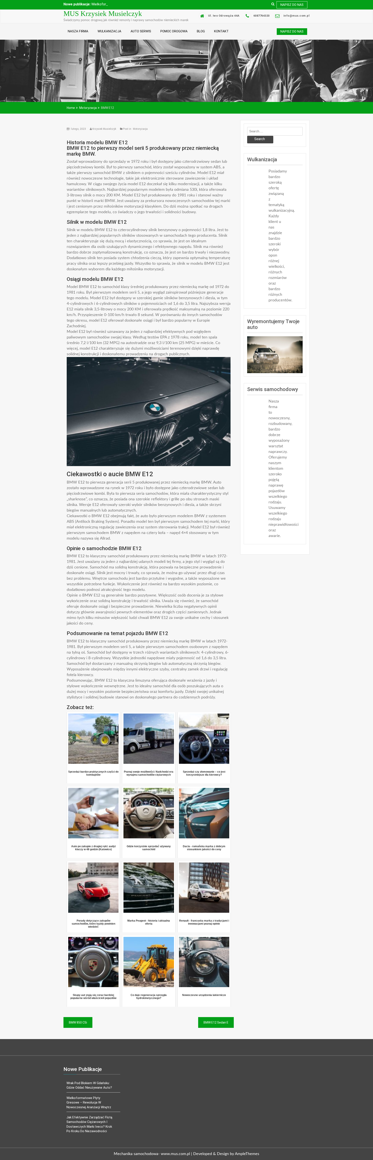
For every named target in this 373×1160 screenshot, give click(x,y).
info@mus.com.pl (296, 19)
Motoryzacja (140, 133)
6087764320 (261, 19)
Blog (201, 36)
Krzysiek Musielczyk (104, 133)
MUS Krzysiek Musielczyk (102, 18)
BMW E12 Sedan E (216, 1027)
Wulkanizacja (109, 36)
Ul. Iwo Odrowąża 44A (224, 19)
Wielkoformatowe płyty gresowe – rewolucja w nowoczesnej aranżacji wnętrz (88, 1106)
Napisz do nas (291, 5)
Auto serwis (141, 36)
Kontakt (221, 36)
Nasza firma (78, 36)
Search (259, 143)
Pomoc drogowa (174, 36)
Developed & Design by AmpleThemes (226, 1158)
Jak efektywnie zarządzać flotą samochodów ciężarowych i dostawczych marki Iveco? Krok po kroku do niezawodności (89, 1128)
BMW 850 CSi (78, 1027)
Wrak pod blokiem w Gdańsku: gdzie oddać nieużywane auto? (89, 1089)
